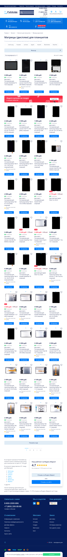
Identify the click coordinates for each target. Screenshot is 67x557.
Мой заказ (36, 528)
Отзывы (54, 6)
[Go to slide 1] (10, 253)
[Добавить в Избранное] (16, 60)
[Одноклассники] (38, 504)
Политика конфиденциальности (14, 522)
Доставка (52, 519)
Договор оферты (9, 525)
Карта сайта (8, 534)
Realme (55, 44)
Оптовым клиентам (55, 525)
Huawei (18, 44)
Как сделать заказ (55, 528)
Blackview (47, 44)
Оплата (52, 522)
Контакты (60, 6)
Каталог (35, 519)
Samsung (11, 44)
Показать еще (33, 443)
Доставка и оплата (40, 6)
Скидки (49, 6)
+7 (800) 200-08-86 (42, 13)
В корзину (9, 92)
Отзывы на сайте (46, 482)
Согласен (51, 554)
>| (40, 450)
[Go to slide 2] (11, 253)
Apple (32, 44)
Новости (6, 528)
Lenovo (26, 44)
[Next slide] (62, 44)
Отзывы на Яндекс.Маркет (46, 475)
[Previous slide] (5, 44)
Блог (34, 531)
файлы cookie (20, 554)
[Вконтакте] (34, 504)
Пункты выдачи (30, 6)
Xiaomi (39, 44)
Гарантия (21, 6)
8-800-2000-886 (43, 9)
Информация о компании (12, 519)
